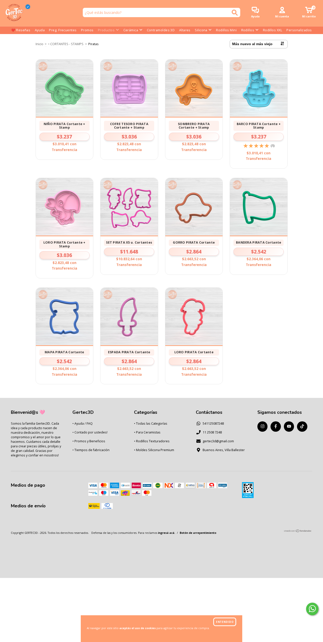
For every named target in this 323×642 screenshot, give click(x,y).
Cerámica (130, 30)
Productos (106, 30)
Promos (87, 30)
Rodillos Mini (226, 30)
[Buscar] (234, 12)
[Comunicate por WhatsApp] (312, 609)
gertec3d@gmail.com (218, 441)
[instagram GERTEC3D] (262, 426)
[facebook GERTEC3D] (276, 426)
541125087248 (213, 423)
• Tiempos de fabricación (91, 450)
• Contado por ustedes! (89, 432)
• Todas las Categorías (150, 423)
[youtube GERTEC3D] (289, 426)
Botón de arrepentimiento (198, 533)
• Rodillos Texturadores (152, 441)
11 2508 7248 (212, 432)
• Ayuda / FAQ (82, 423)
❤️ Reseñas (20, 30)
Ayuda (40, 30)
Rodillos (247, 30)
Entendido (225, 622)
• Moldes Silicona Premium (154, 450)
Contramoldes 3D (161, 30)
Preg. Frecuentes (62, 30)
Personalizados (299, 30)
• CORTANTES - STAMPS (66, 44)
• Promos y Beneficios (88, 441)
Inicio (39, 44)
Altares (185, 30)
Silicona (201, 30)
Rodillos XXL (272, 30)
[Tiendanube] (298, 531)
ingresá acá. (166, 533)
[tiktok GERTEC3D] (302, 426)
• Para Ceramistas (147, 432)
